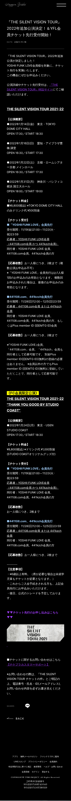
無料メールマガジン (28, 756)
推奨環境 (37, 766)
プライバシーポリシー (37, 761)
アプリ (15, 756)
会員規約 (53, 761)
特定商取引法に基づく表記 (20, 766)
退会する (45, 772)
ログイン (35, 772)
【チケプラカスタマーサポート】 (28, 664)
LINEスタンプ (20, 761)
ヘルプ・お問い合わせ (53, 766)
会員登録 (25, 772)
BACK (20, 718)
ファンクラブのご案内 (49, 756)
